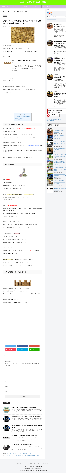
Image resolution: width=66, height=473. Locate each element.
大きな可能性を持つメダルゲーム (22, 119)
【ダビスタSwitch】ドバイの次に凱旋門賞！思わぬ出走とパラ (60, 156)
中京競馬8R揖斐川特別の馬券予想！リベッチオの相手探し (60, 95)
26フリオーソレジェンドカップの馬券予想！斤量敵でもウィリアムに (60, 26)
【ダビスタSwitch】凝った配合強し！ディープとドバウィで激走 (60, 169)
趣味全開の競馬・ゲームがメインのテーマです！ (33, 468)
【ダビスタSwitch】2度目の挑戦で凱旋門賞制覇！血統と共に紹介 (60, 163)
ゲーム (36, 6)
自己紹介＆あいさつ (47, 6)
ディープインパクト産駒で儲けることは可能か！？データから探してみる (23, 455)
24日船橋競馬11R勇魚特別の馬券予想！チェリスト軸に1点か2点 (59, 60)
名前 (6, 381)
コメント (7, 365)
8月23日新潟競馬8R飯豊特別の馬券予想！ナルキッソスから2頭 (59, 77)
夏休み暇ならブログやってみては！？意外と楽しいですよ (19, 453)
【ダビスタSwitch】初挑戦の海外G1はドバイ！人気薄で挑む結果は (60, 182)
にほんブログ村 (50, 14)
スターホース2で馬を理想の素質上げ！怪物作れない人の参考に (60, 143)
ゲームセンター (10, 356)
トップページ (15, 6)
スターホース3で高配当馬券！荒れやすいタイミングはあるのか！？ (60, 176)
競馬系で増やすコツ (19, 118)
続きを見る (14, 70)
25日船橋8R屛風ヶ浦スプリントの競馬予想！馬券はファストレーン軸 (60, 43)
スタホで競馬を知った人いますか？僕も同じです (22, 444)
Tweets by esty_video (51, 19)
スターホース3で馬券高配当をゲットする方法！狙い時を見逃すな (26, 416)
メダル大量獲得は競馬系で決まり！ (23, 116)
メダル (15, 356)
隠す (25, 114)
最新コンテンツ (5, 6)
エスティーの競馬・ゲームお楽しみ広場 (33, 2)
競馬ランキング (50, 117)
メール (6, 386)
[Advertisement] (14, 103)
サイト (6, 391)
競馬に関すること (26, 6)
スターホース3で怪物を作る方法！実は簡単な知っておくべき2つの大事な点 (60, 137)
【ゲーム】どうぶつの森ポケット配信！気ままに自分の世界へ (25, 407)
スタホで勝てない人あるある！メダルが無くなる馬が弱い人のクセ (26, 435)
